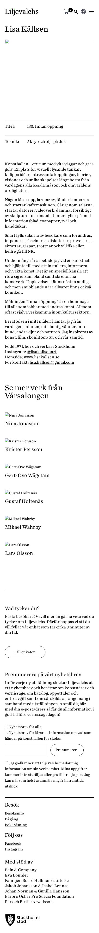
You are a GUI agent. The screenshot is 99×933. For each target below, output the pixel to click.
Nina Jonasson (22, 423)
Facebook (13, 843)
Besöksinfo (14, 813)
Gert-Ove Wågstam (27, 475)
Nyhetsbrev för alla (24, 727)
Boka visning (16, 825)
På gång (11, 819)
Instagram (14, 849)
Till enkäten (25, 652)
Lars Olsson (19, 553)
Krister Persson (23, 449)
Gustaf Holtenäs (24, 501)
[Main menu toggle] (91, 11)
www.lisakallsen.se (41, 357)
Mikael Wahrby (23, 527)
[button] (76, 12)
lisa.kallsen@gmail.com (52, 362)
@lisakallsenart (42, 351)
